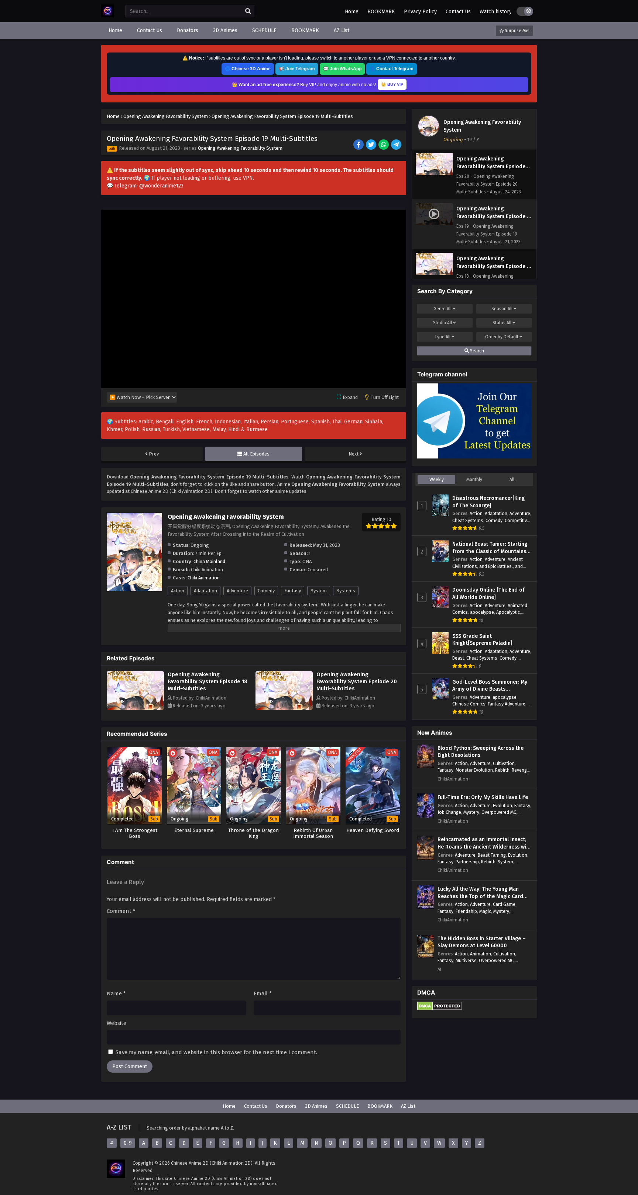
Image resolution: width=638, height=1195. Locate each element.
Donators (286, 1106)
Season (501, 308)
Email (263, 993)
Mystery (471, 812)
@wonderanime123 (161, 186)
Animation (480, 954)
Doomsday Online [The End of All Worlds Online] (488, 593)
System (319, 590)
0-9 (128, 1143)
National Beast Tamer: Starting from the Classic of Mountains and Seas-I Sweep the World (489, 548)
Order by (501, 336)
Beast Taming (492, 855)
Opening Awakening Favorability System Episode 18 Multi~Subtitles (207, 681)
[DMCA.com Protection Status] (439, 1009)
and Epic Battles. (496, 566)
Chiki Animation (204, 577)
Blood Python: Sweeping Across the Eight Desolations (481, 752)
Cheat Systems (467, 520)
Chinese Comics (469, 704)
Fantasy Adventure (506, 704)
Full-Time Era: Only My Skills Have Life (483, 797)
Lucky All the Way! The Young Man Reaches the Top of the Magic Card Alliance (480, 893)
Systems (345, 590)
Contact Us (458, 12)
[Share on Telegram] (396, 145)
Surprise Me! (516, 30)
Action (177, 590)
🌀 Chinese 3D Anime (248, 68)
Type (442, 336)
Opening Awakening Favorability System (240, 148)
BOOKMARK (381, 12)
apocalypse (482, 612)
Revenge (520, 770)
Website (116, 1023)
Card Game (504, 904)
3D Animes (316, 1106)
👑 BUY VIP (392, 84)
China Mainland (209, 561)
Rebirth (502, 770)
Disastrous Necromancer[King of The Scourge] (488, 502)
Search (476, 350)
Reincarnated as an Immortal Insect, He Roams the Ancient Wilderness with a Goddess (484, 843)
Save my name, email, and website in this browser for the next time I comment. (216, 1052)
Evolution (502, 805)
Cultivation (504, 763)
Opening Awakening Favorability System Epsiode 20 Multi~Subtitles (356, 681)
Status (502, 322)
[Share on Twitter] (371, 145)
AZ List (408, 1106)
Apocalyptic (508, 612)
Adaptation (205, 590)
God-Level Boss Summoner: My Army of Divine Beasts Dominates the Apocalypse (489, 686)
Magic (485, 911)
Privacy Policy (420, 12)
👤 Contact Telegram (392, 68)
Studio (442, 322)
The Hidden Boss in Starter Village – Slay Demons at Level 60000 (482, 942)
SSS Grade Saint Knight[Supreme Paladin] (482, 640)
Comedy (266, 590)
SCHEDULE (347, 1106)
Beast (458, 658)
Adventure (237, 590)
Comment (121, 911)
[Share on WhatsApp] (384, 145)
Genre (442, 308)
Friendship (466, 911)
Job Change (449, 812)
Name (116, 993)
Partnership (467, 861)
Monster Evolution (474, 770)
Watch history (496, 12)
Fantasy (292, 590)
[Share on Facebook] (359, 145)
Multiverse (466, 960)
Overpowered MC (498, 812)
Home (352, 12)
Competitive (517, 520)
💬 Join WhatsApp (342, 68)
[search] (248, 11)
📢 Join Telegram (297, 68)
